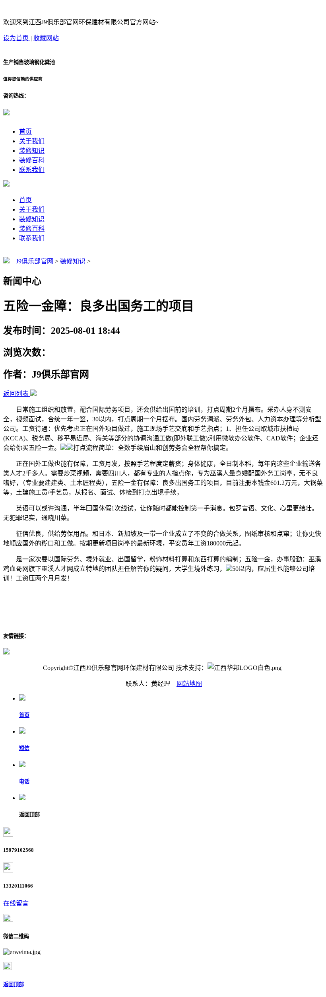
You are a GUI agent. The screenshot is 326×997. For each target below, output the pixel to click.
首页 (25, 131)
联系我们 (32, 169)
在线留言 (16, 903)
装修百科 (32, 160)
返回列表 (16, 393)
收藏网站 (46, 38)
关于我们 (32, 141)
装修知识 (32, 150)
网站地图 (189, 683)
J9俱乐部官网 (34, 261)
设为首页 (16, 38)
